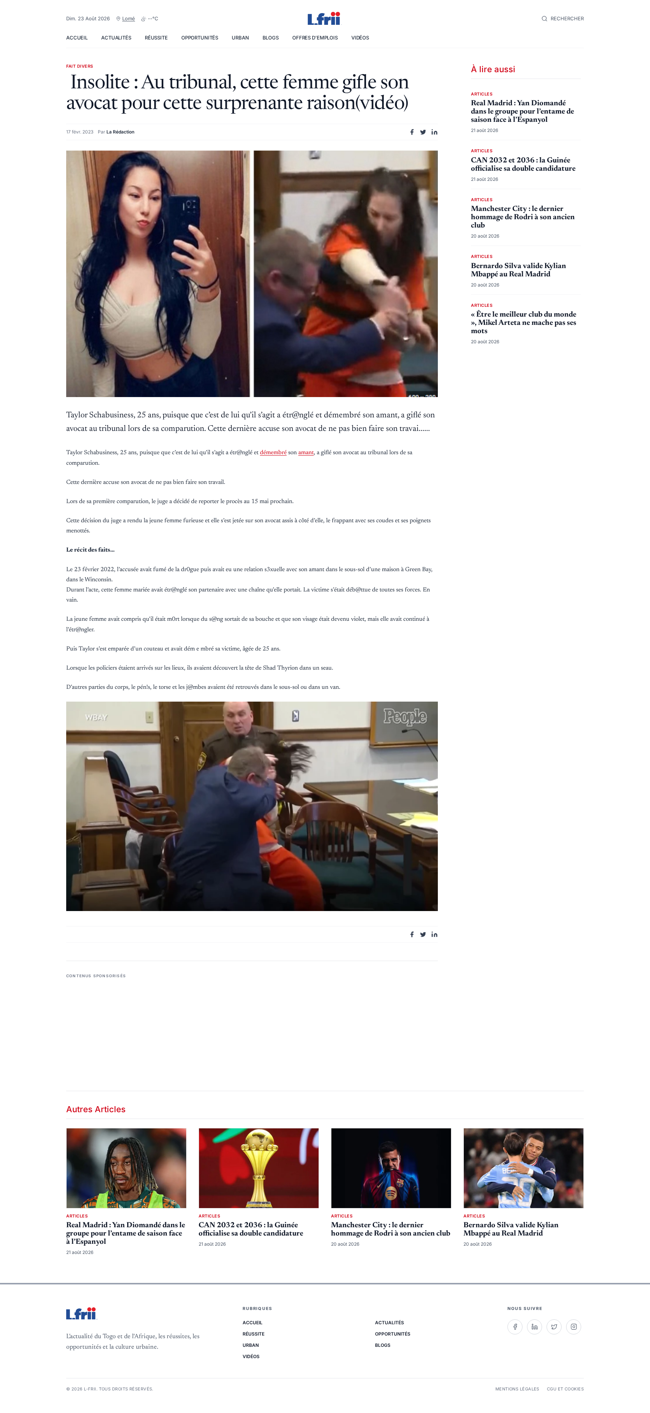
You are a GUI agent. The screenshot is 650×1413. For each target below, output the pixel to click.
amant (306, 453)
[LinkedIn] (534, 1326)
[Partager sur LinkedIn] (434, 132)
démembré (273, 453)
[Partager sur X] (423, 132)
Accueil (77, 38)
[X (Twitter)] (554, 1326)
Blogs (271, 38)
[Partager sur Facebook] (412, 132)
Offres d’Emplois (315, 38)
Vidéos (360, 38)
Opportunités (199, 38)
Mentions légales (517, 1389)
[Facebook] (514, 1326)
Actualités (116, 38)
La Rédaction (120, 132)
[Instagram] (573, 1326)
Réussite (156, 38)
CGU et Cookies (565, 1389)
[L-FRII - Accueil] (325, 19)
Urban (240, 38)
